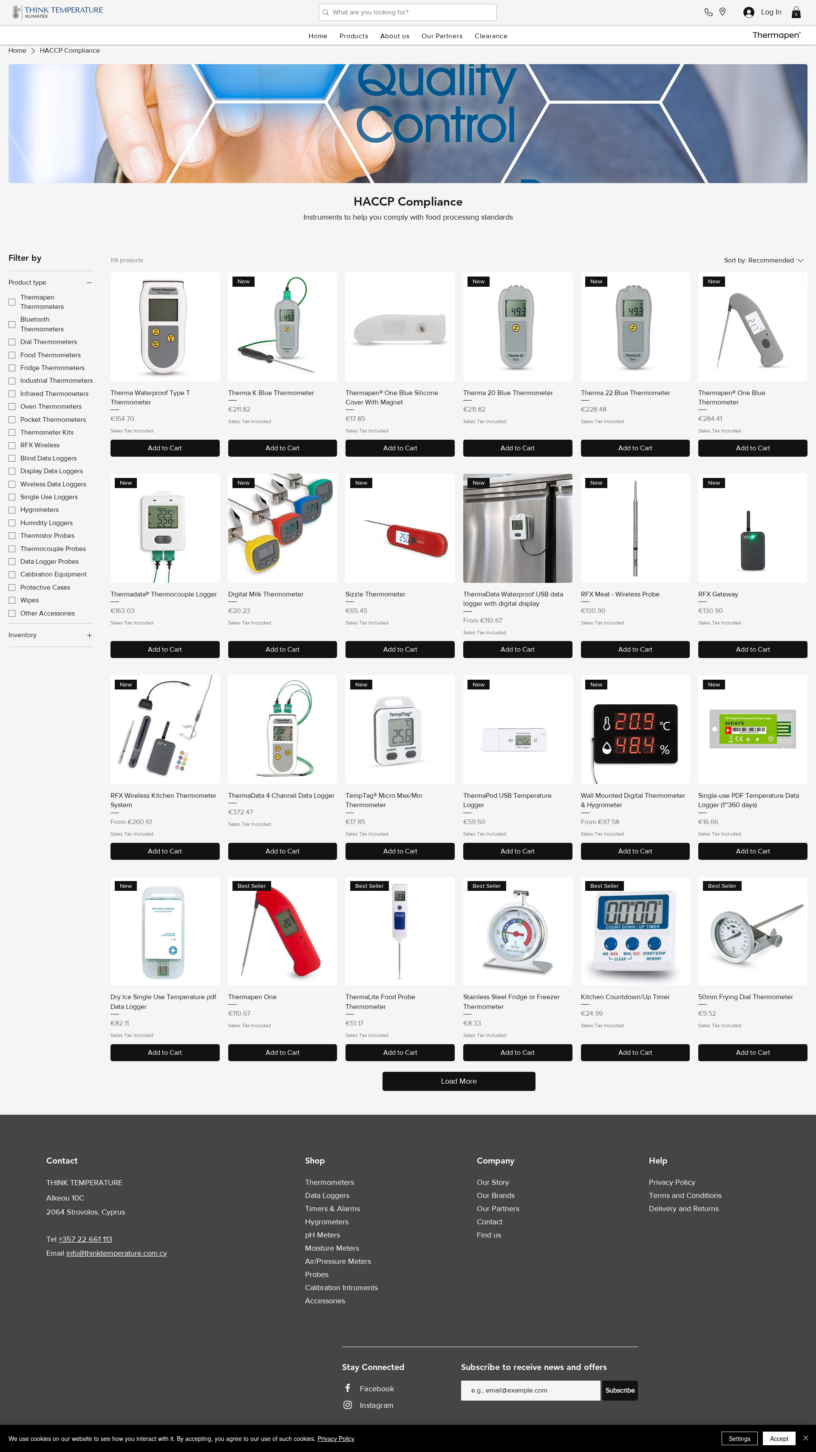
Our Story (493, 1182)
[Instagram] (347, 1404)
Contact (489, 1222)
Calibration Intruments (341, 1287)
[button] (796, 12)
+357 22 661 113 (85, 1239)
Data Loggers (327, 1195)
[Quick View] (165, 326)
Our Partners (498, 1208)
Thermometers (329, 1182)
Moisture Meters (332, 1248)
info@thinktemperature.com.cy (116, 1253)
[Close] (806, 1438)
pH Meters (322, 1235)
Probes (317, 1274)
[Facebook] (347, 1387)
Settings (740, 1438)
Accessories (325, 1301)
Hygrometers (326, 1222)
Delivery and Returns (684, 1208)
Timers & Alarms (332, 1208)
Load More (459, 1081)
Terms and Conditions (685, 1195)
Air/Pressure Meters (338, 1261)
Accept (779, 1438)
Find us (489, 1235)
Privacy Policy (672, 1182)
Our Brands (496, 1195)
